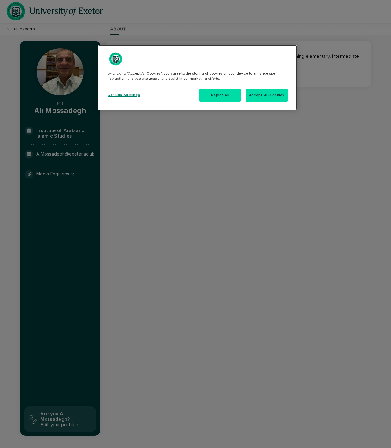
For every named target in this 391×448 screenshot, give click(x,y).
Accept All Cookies (266, 95)
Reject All (220, 95)
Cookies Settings (124, 95)
